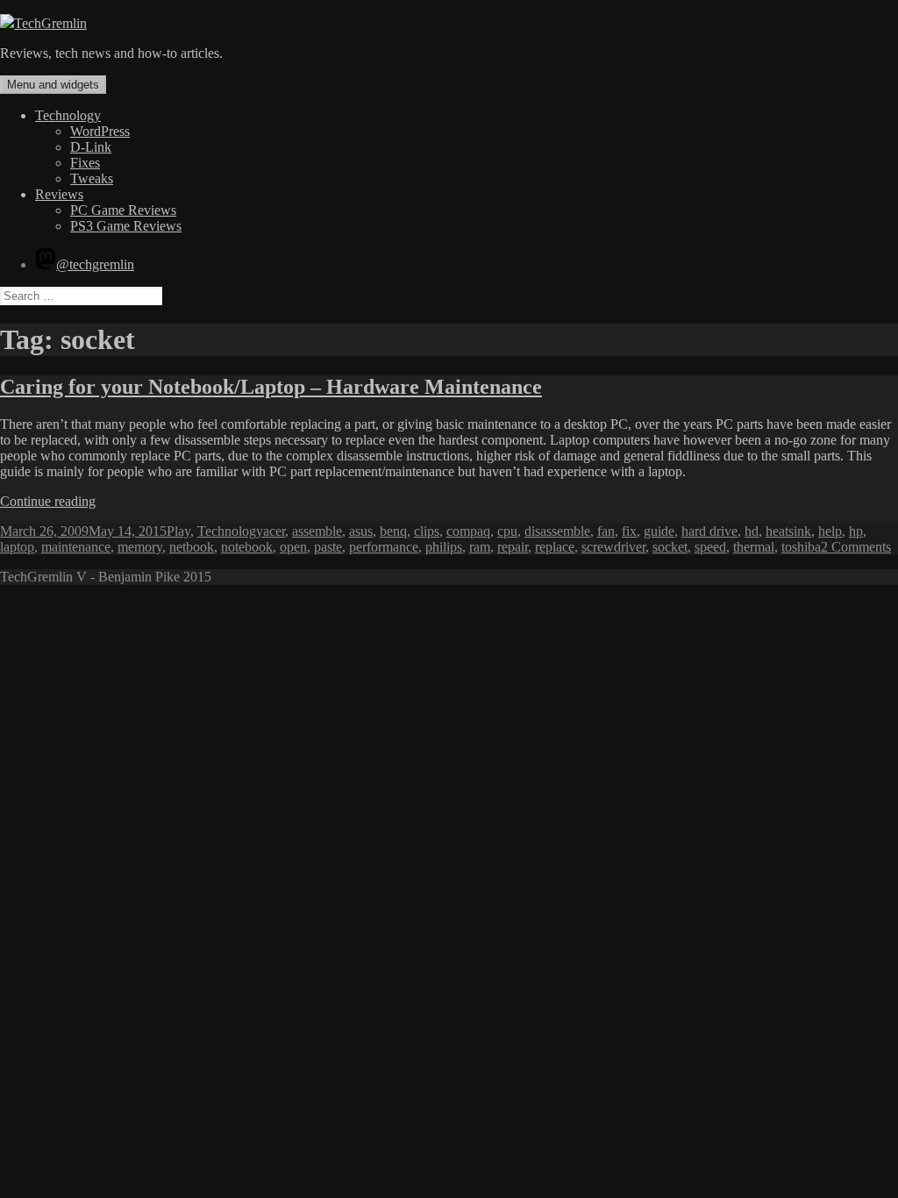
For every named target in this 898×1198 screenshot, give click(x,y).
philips (443, 546)
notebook (247, 546)
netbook (191, 546)
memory (140, 546)
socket (670, 546)
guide (659, 531)
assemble (317, 531)
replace (554, 546)
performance (383, 546)
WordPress (100, 131)
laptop (17, 546)
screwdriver (613, 546)
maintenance (75, 546)
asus (361, 531)
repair (512, 546)
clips (426, 531)
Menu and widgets (53, 84)
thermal (753, 546)
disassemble (557, 531)
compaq (468, 531)
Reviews (59, 194)
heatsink (788, 531)
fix (629, 531)
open (293, 546)
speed (710, 546)
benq (393, 531)
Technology (68, 115)
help (830, 531)
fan (606, 531)
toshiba (801, 546)
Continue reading (48, 501)
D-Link (90, 146)
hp (856, 531)
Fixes (85, 162)
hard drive (709, 531)
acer (274, 531)
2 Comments (856, 546)
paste (328, 546)
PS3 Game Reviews (126, 225)
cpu (507, 531)
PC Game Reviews (123, 210)
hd (752, 531)
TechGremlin (50, 23)
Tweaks (91, 178)
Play (178, 531)
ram (479, 546)
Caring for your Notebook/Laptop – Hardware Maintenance (271, 386)
